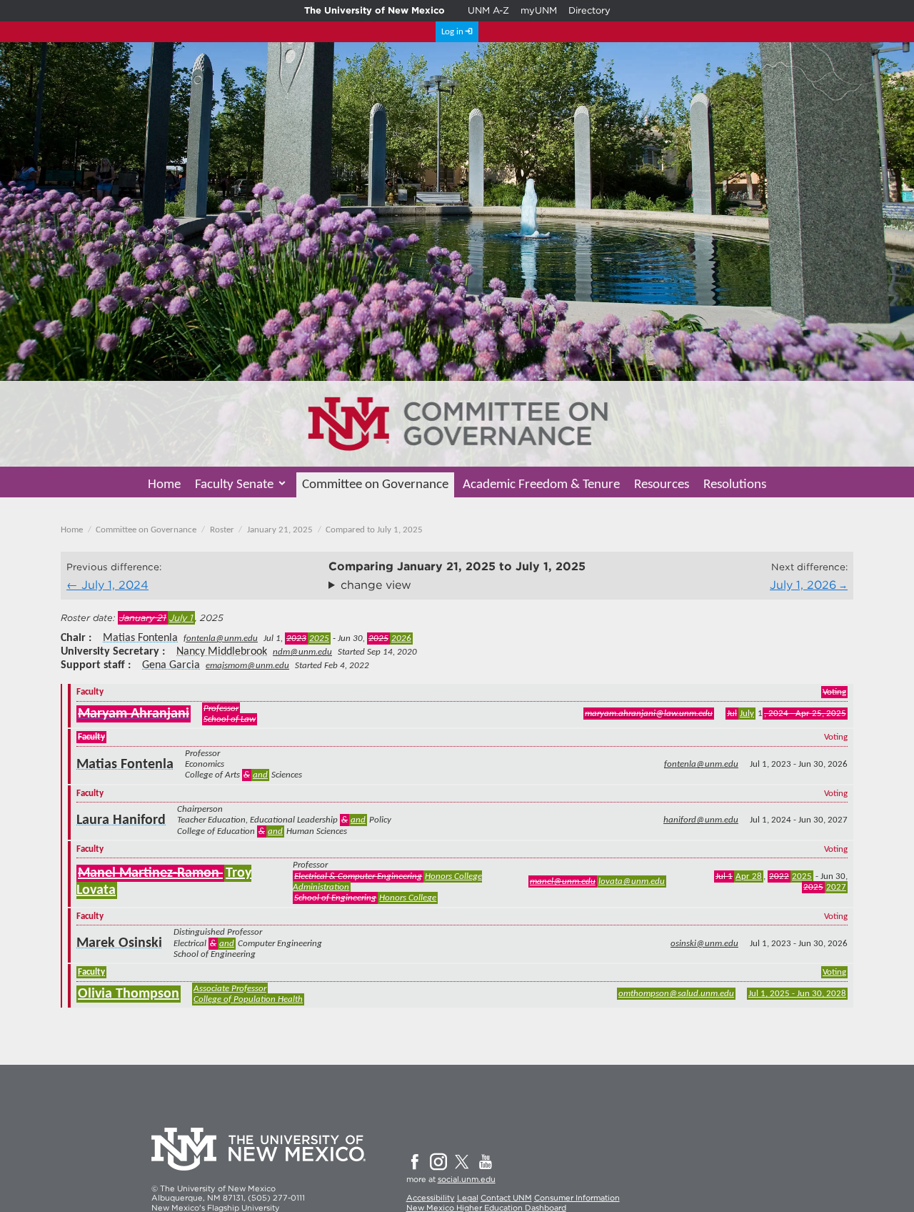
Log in (452, 31)
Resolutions (734, 485)
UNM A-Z (488, 10)
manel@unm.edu (563, 881)
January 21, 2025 (280, 530)
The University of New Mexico (374, 10)
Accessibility (430, 1198)
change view (376, 585)
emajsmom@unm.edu (247, 665)
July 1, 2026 (803, 585)
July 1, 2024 (115, 585)
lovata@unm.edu (631, 881)
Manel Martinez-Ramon (150, 873)
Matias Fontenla (140, 638)
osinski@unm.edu (704, 943)
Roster (222, 530)
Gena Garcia (171, 665)
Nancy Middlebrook (221, 651)
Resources (661, 485)
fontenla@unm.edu (221, 638)
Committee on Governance (375, 485)
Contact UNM (506, 1198)
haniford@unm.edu (700, 820)
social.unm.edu (467, 1179)
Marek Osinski (119, 943)
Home (164, 485)
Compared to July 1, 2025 (374, 530)
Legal (467, 1198)
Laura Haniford (121, 820)
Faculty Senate (234, 485)
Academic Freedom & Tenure (541, 485)
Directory (589, 10)
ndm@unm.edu (302, 652)
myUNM (539, 10)
